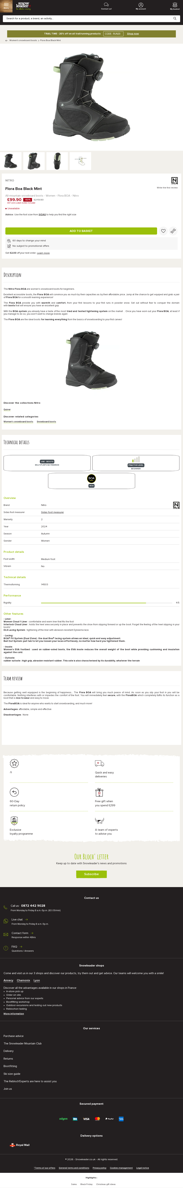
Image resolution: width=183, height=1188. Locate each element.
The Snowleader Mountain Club (23, 1043)
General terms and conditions (74, 1168)
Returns (8, 1058)
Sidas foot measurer (52, 512)
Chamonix (23, 980)
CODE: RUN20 (112, 33)
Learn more (43, 253)
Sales (74, 1184)
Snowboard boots (46, 422)
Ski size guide (12, 1073)
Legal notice (142, 1168)
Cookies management (121, 1168)
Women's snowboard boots (23, 40)
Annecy (8, 980)
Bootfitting (10, 1066)
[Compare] (173, 231)
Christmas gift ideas (106, 1184)
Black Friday (86, 1184)
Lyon (37, 980)
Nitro (9, 180)
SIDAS (42, 214)
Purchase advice (14, 1036)
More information (14, 1013)
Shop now (133, 33)
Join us (8, 1088)
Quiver (7, 409)
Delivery (9, 1051)
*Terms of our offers (44, 1168)
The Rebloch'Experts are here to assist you (30, 1081)
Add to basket (81, 231)
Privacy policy (99, 1168)
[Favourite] (163, 231)
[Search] (177, 15)
